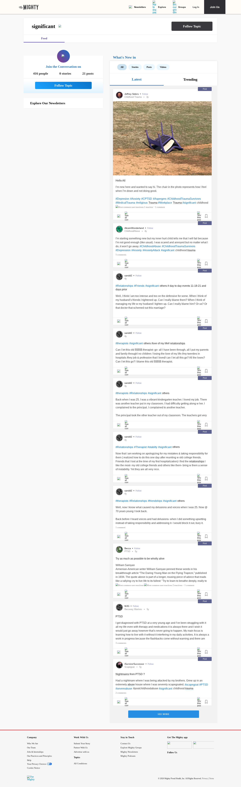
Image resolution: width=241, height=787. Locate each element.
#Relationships (124, 285)
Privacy (205, 778)
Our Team (31, 747)
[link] (29, 7)
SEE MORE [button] (163, 714)
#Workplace (165, 202)
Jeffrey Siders (131, 94)
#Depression (123, 250)
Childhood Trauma (133, 97)
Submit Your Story (82, 743)
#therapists (122, 343)
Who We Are (32, 743)
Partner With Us (81, 747)
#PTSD (203, 684)
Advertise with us (81, 752)
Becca (127, 548)
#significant (189, 202)
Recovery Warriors (133, 609)
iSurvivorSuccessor (134, 664)
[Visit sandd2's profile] (119, 276)
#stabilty (152, 447)
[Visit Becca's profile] (119, 549)
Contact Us (125, 743)
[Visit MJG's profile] (119, 607)
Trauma (153, 202)
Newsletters (140, 7)
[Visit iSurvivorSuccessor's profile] (119, 665)
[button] (191, 26)
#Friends (139, 285)
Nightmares (122, 674)
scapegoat (129, 667)
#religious (142, 202)
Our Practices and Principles (39, 756)
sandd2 (128, 275)
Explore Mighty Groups (131, 747)
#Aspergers (159, 198)
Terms (211, 778)
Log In (196, 7)
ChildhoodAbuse (132, 231)
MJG (127, 606)
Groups (182, 7)
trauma (191, 250)
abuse (131, 684)
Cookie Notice (33, 768)
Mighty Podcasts (127, 756)
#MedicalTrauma (125, 202)
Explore (162, 7)
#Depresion (122, 198)
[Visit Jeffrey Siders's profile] (119, 95)
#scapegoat (191, 684)
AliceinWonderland (134, 228)
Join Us (215, 7)
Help (29, 760)
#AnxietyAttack (151, 250)
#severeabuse (124, 688)
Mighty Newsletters (129, 752)
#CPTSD (146, 198)
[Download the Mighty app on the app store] (179, 745)
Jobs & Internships (35, 752)
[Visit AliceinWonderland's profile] (119, 229)
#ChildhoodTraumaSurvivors (184, 198)
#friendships (155, 500)
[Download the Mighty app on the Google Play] (205, 745)
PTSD (127, 551)
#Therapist (140, 447)
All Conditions (80, 763)
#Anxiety (135, 198)
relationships (177, 343)
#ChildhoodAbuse (150, 246)
